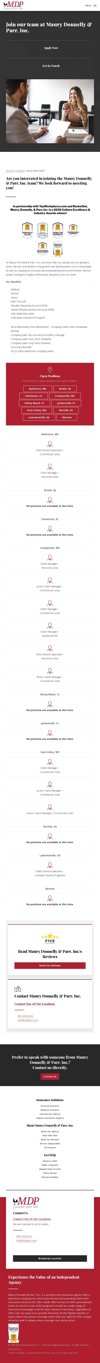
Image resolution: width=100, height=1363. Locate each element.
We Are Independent (50, 1143)
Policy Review (50, 1173)
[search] (81, 5)
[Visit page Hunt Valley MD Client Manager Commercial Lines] (50, 766)
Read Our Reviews (50, 1139)
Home (9, 170)
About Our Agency (50, 1131)
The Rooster (50, 1147)
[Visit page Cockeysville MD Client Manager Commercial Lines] (50, 607)
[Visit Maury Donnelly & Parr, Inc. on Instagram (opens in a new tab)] (32, 1248)
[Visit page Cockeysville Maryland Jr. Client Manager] (50, 585)
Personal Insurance (50, 1106)
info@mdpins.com (28, 1020)
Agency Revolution (62, 1345)
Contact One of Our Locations (34, 1004)
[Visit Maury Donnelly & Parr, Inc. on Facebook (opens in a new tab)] (21, 1248)
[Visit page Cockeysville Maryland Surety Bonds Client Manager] (50, 630)
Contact (19, 170)
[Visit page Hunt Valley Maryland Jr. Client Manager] (50, 789)
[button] (91, 5)
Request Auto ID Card (50, 1169)
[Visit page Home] (13, 5)
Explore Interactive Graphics (50, 1118)
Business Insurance (50, 1110)
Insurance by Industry (50, 1114)
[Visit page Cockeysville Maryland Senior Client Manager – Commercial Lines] (50, 676)
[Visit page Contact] (48, 65)
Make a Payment (50, 1165)
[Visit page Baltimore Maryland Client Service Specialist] (50, 449)
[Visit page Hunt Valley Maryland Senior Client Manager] (50, 810)
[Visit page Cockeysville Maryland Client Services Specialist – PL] (50, 653)
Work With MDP (50, 1135)
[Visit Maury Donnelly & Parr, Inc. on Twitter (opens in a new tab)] (15, 1248)
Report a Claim (50, 1161)
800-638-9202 (25, 1016)
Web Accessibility (50, 1177)
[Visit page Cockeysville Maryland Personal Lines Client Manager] (50, 562)
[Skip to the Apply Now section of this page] (48, 47)
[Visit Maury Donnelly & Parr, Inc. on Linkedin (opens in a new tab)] (26, 1248)
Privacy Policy (14, 1349)
